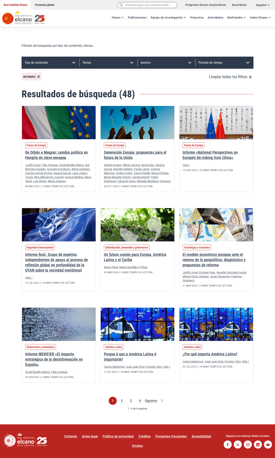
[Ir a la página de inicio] (27, 16)
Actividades (215, 17)
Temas (116, 17)
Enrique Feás (207, 272)
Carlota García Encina (38, 173)
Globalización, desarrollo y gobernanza (126, 247)
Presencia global (44, 4)
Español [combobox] (261, 5)
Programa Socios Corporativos (205, 4)
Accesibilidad (201, 436)
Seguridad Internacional (40, 247)
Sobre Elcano (258, 17)
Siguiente (151, 401)
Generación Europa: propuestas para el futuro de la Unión (135, 155)
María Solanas (57, 181)
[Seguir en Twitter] (238, 445)
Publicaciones (137, 17)
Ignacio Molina (74, 177)
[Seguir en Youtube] (268, 445)
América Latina (113, 347)
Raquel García (62, 173)
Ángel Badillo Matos (71, 165)
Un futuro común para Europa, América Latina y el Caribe (135, 257)
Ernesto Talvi (154, 366)
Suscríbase (239, 4)
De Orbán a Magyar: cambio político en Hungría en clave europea (56, 155)
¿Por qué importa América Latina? (210, 354)
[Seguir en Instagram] (248, 445)
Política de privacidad (118, 436)
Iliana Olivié (111, 267)
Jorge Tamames (220, 276)
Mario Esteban (81, 169)
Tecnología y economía (197, 247)
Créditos (145, 436)
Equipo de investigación (167, 17)
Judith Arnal (32, 165)
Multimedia (235, 17)
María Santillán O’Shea (133, 267)
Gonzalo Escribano (58, 169)
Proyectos (197, 17)
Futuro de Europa (36, 145)
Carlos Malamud (114, 366)
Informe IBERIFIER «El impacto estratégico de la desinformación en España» (54, 359)
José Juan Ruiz (135, 366)
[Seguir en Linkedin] (258, 445)
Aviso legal (90, 436)
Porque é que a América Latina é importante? (130, 357)
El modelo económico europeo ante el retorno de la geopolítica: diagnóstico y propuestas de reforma (214, 259)
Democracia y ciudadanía (41, 347)
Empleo (137, 446)
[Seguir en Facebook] (228, 445)
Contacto (70, 436)
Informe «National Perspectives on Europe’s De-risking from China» (210, 155)
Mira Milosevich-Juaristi (49, 177)
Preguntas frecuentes (171, 436)
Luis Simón (40, 181)
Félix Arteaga (50, 165)
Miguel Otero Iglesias (196, 276)
